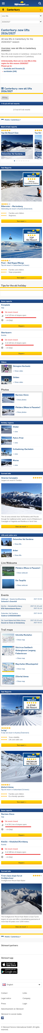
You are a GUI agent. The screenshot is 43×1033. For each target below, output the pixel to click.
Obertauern (6, 333)
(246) (10, 71)
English (10, 985)
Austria (3, 335)
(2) (14, 69)
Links (25, 993)
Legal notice (6, 998)
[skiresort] (21, 3)
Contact (4, 993)
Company (26, 998)
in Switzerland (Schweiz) (20, 265)
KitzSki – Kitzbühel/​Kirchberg (14, 842)
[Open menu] (3, 3)
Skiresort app (7, 958)
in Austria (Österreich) (24, 209)
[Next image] (40, 146)
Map (5, 97)
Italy (2, 308)
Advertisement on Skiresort (12, 1009)
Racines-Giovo (7, 814)
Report (21, 326)
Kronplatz (5, 305)
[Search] (39, 3)
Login (25, 1004)
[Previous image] (2, 146)
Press (3, 1004)
